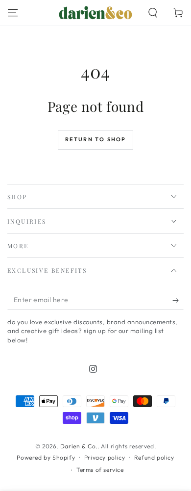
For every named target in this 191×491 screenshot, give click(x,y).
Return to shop (95, 139)
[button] (153, 12)
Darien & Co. (78, 446)
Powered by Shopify (46, 457)
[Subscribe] (178, 300)
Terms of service (100, 469)
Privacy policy (104, 457)
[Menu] (12, 12)
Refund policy (154, 457)
